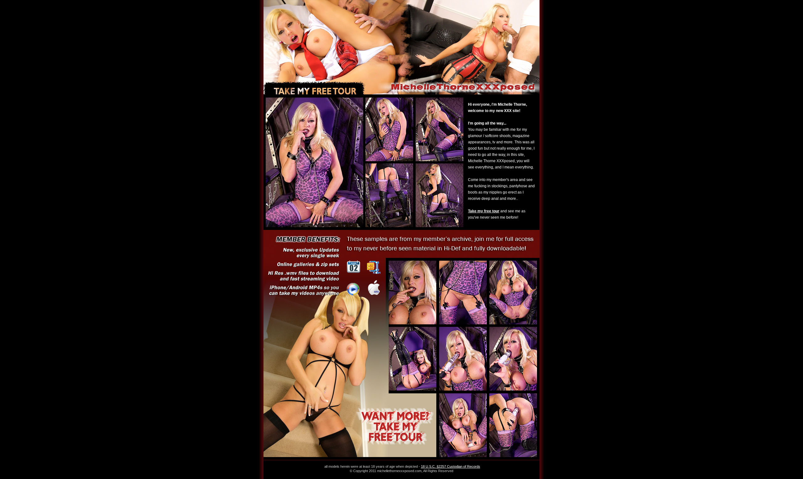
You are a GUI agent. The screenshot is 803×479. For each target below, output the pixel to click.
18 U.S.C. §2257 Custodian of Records (450, 466)
